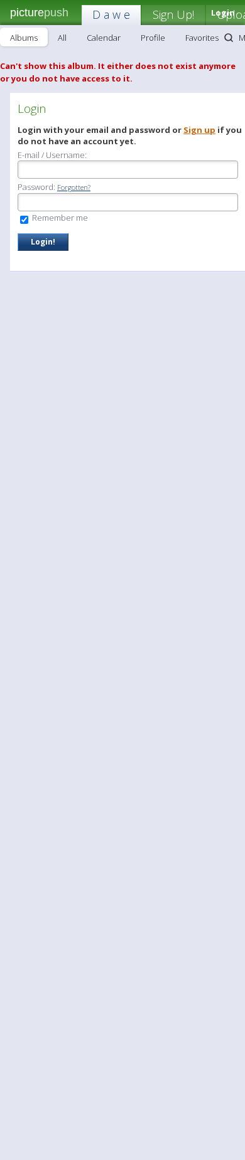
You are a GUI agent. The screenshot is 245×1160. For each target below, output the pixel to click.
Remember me (59, 217)
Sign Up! (173, 14)
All (62, 37)
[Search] (229, 38)
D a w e (111, 14)
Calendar (104, 37)
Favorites (202, 37)
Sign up (199, 129)
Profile (153, 37)
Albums (24, 37)
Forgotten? (73, 187)
